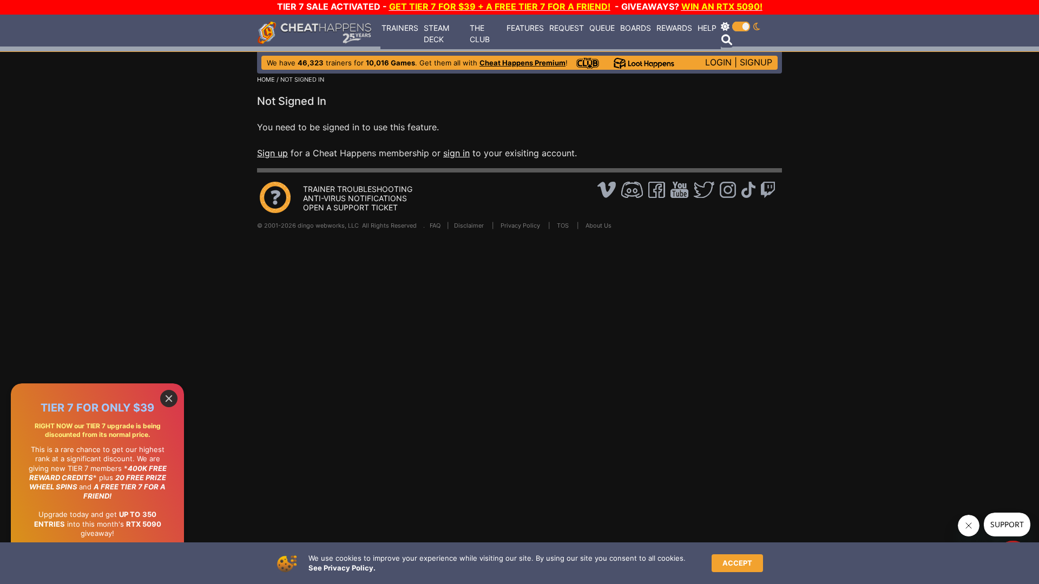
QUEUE (602, 27)
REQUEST (566, 27)
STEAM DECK (436, 33)
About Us (598, 225)
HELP (707, 27)
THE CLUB (480, 33)
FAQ (435, 225)
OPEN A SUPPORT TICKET (350, 207)
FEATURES (525, 27)
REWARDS (674, 27)
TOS (563, 225)
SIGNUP (756, 62)
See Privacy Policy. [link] (342, 567)
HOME (266, 79)
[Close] (168, 398)
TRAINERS (400, 27)
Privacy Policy (520, 225)
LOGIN (718, 62)
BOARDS (635, 27)
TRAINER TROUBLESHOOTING (357, 189)
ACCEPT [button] (737, 563)
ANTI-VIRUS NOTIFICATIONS (355, 198)
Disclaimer (469, 225)
